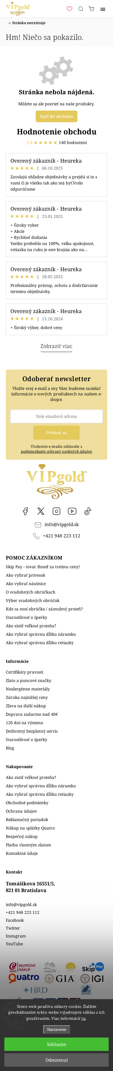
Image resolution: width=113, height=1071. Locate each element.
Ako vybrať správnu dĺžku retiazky (40, 642)
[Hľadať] (80, 8)
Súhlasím (56, 1044)
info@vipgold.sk (62, 524)
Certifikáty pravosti (24, 672)
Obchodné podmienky (27, 802)
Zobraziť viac (56, 345)
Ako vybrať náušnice (26, 583)
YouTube (72, 511)
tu (83, 1018)
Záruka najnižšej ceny (27, 697)
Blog (10, 748)
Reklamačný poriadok (27, 819)
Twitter (13, 928)
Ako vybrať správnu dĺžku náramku (41, 634)
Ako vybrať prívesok (25, 575)
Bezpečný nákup (22, 836)
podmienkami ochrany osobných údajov (56, 451)
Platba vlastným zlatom (28, 845)
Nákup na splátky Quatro (30, 828)
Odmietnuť (56, 1060)
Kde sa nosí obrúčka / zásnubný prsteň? (44, 609)
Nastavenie (56, 1029)
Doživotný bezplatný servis (32, 731)
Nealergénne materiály (28, 689)
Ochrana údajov (21, 811)
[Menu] (103, 9)
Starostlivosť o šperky (26, 617)
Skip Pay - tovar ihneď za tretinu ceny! (43, 566)
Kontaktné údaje (22, 853)
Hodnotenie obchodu (56, 131)
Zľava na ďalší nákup (26, 705)
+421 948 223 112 (61, 536)
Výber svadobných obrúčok (32, 600)
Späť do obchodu (56, 116)
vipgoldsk (41, 511)
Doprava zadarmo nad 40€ (32, 714)
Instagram (56, 511)
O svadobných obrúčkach (30, 592)
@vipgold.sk (87, 511)
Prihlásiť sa (56, 432)
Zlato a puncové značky (28, 680)
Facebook (25, 511)
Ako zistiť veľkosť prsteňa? (31, 625)
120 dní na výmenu (24, 722)
